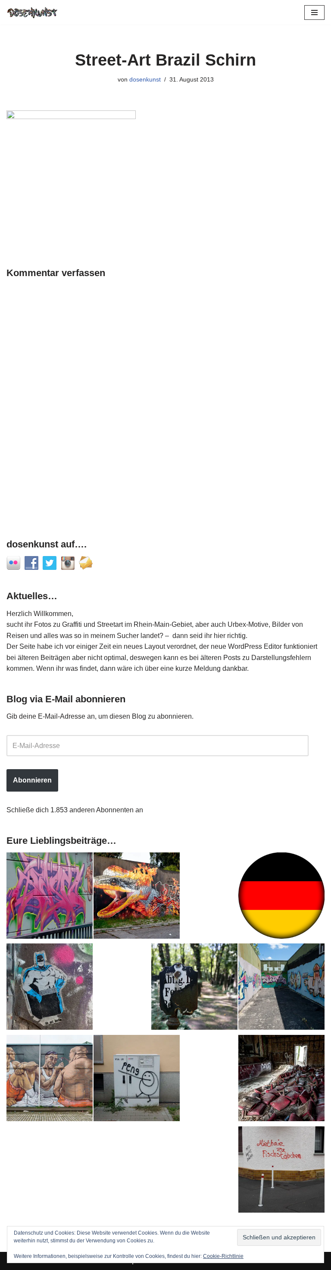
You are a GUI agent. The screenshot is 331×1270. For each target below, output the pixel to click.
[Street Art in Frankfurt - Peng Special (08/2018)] (137, 1080)
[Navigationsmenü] (314, 12)
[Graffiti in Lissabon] (137, 897)
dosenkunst (145, 79)
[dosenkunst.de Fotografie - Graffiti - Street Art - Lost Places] (32, 12)
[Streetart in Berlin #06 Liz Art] (49, 988)
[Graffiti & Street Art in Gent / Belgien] (49, 1080)
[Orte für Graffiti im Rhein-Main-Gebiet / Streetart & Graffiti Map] (49, 897)
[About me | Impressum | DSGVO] (281, 897)
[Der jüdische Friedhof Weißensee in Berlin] (194, 988)
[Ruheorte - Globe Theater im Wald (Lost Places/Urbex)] (281, 1080)
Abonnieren (32, 780)
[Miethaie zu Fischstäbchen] (281, 1171)
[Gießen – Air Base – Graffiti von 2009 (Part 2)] (281, 988)
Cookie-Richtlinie (223, 1256)
